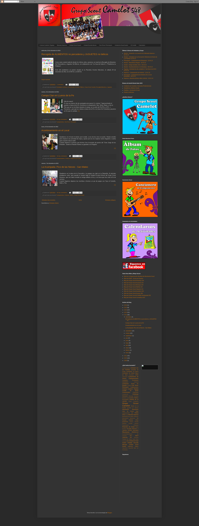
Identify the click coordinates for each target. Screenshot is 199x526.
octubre (128, 333)
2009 (125, 360)
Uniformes (130, 446)
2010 (125, 358)
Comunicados (71, 87)
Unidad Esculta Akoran (90, 45)
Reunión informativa (133, 430)
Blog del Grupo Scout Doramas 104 (134, 280)
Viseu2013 (124, 448)
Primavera (136, 425)
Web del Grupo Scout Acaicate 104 (133, 283)
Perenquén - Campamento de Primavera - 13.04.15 (138, 60)
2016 (125, 305)
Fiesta (130, 401)
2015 (125, 307)
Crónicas (67, 158)
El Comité (133, 45)
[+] (79, 111)
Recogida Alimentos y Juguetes (104, 87)
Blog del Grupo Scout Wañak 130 (133, 287)
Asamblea (131, 374)
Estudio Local (125, 397)
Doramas (136, 396)
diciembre (129, 317)
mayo (127, 343)
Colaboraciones (134, 387)
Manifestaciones (126, 416)
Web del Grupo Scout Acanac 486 (133, 293)
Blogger (109, 512)
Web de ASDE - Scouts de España (133, 278)
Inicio (80, 200)
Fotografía (135, 401)
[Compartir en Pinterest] (78, 85)
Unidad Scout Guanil (75, 45)
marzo (127, 348)
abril (127, 345)
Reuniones (125, 432)
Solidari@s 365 (127, 437)
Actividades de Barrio (61, 87)
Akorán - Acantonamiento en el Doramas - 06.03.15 (138, 67)
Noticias (131, 420)
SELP (136, 435)
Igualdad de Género (132, 407)
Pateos (71, 195)
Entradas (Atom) (54, 203)
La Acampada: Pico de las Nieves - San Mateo (64, 167)
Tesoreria (136, 437)
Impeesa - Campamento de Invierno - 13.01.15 (137, 72)
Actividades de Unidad (128, 373)
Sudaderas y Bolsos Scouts (131, 88)
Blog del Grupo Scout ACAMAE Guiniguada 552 (137, 295)
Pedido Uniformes (129, 92)
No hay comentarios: (62, 119)
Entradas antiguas (110, 200)
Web (135, 448)
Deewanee (125, 396)
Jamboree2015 (126, 413)
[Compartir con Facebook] (76, 85)
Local (127, 414)
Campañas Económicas (130, 380)
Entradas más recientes (48, 200)
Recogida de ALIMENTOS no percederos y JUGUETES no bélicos (74, 54)
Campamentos (60, 122)
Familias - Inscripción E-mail (132, 90)
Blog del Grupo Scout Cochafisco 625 (134, 297)
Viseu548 (130, 448)
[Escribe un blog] (72, 85)
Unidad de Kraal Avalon (121, 45)
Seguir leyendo (45, 79)
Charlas (129, 385)
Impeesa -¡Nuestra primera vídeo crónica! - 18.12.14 (138, 78)
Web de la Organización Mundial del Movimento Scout (139, 276)
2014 (125, 310)
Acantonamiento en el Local (55, 130)
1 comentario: (60, 84)
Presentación (125, 425)
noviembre (129, 331)
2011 (125, 355)
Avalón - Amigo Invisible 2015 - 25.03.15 (135, 65)
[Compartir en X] (74, 85)
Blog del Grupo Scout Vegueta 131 (133, 289)
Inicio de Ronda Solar (130, 411)
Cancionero (125, 382)
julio (127, 338)
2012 (125, 315)
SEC (131, 435)
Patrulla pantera (133, 423)
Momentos (132, 418)
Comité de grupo (130, 390)
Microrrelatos (125, 418)
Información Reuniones (130, 409)
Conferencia (125, 394)
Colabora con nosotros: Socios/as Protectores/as (137, 86)
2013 (125, 312)
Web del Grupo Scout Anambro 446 (134, 291)
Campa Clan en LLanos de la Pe (57, 95)
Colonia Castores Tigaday (47, 45)
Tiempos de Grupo (127, 439)
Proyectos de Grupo (128, 427)
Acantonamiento (60, 158)
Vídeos (136, 446)
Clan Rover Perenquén (105, 45)
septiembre (129, 335)
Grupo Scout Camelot (90, 87)
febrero (128, 350)
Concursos (135, 392)
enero (127, 352)
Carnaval (136, 382)
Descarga (131, 396)
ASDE (136, 374)
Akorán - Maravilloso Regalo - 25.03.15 (135, 62)
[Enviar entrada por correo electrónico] (66, 84)
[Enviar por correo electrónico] (70, 85)
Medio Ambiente (134, 416)
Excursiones (125, 399)
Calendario (142, 45)
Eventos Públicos (79, 87)
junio (127, 340)
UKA (127, 440)
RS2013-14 (135, 432)
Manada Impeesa (62, 45)
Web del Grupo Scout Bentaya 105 (133, 285)
